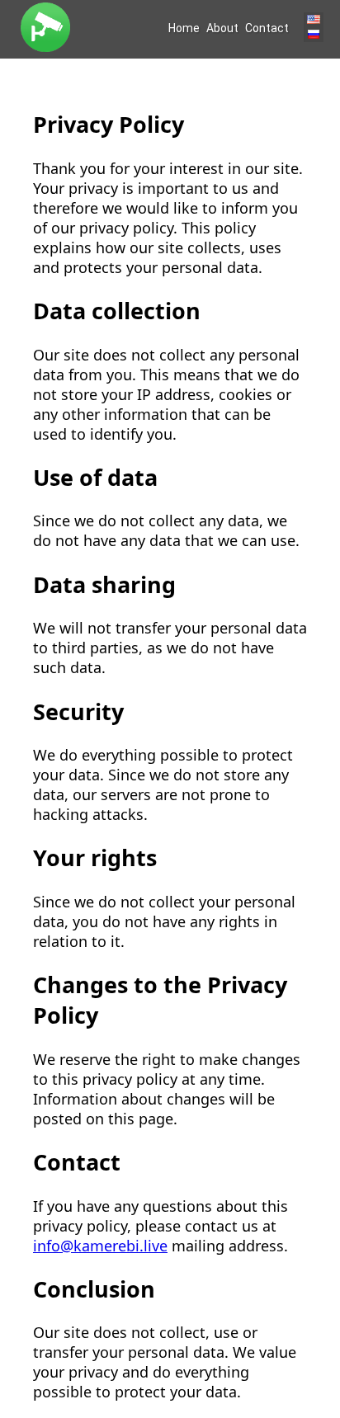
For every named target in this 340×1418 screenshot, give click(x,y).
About (222, 28)
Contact (267, 28)
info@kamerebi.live (100, 1245)
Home (184, 28)
